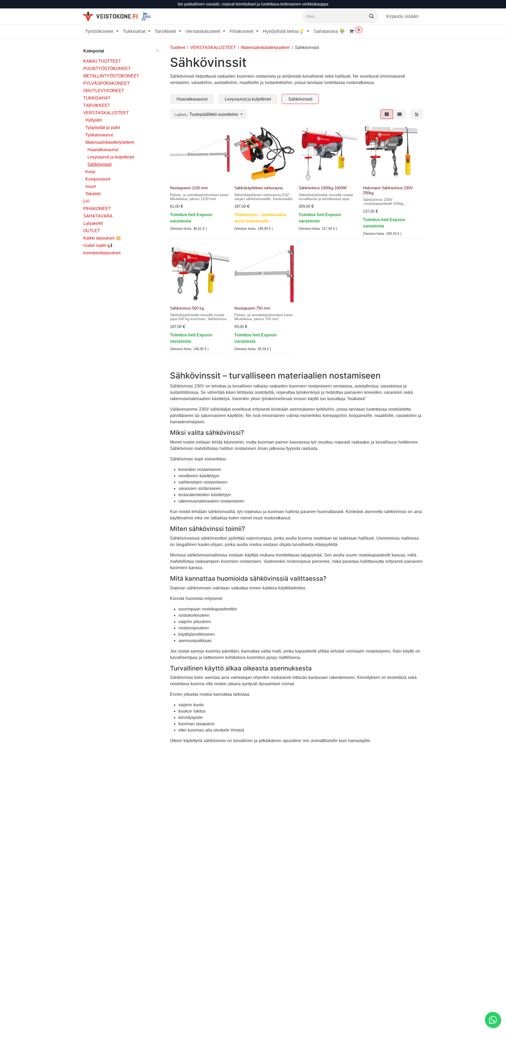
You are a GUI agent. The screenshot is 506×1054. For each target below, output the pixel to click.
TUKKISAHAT (96, 97)
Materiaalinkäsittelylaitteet (109, 142)
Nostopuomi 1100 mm (189, 187)
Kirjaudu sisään (402, 16)
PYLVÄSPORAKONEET (106, 83)
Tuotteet (177, 47)
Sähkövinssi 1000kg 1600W (323, 187)
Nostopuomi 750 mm (252, 308)
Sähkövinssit (99, 164)
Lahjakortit (93, 223)
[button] (208, 114)
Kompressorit (97, 178)
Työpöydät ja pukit (102, 127)
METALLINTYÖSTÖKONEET (111, 75)
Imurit (90, 186)
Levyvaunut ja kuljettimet (110, 156)
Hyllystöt (93, 119)
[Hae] (371, 16)
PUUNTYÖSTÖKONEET (107, 68)
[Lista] (399, 114)
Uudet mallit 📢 (98, 245)
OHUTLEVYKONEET (103, 90)
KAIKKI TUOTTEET (102, 60)
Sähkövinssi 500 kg (187, 308)
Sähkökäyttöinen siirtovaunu (258, 187)
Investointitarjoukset (101, 252)
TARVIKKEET (96, 105)
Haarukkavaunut (102, 149)
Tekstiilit (92, 193)
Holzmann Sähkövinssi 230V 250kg (388, 190)
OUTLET (91, 230)
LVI (86, 200)
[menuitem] (102, 31)
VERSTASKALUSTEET (106, 112)
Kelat (90, 171)
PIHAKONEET (97, 208)
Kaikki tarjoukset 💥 (102, 237)
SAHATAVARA (98, 215)
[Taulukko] (386, 114)
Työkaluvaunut (99, 134)
